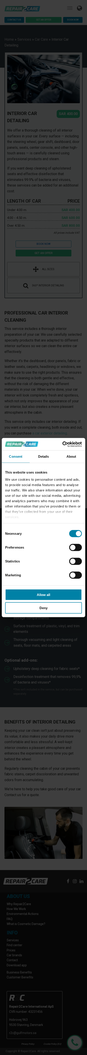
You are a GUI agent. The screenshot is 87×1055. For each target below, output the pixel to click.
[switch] (75, 547)
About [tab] (71, 456)
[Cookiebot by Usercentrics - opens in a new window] (62, 444)
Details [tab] (43, 456)
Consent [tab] (15, 456)
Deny (43, 608)
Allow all (43, 595)
